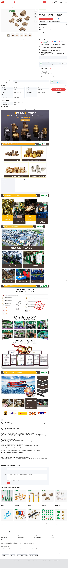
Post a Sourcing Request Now (28, 482)
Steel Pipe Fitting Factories (27, 552)
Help (49, 5)
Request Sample (57, 21)
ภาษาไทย (50, 561)
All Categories (4, 5)
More (2, 557)
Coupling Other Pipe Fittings (38, 548)
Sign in (66, 2)
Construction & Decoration (7, 7)
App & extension (54, 5)
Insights (59, 560)
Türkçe (53, 561)
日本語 (45, 561)
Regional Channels (45, 560)
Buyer (44, 5)
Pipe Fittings (13, 7)
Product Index (51, 560)
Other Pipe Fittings (18, 7)
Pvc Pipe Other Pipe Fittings (27, 548)
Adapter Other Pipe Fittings (17, 548)
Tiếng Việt (56, 561)
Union (6, 548)
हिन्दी (47, 561)
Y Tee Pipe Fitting (48, 552)
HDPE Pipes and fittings (54, 537)
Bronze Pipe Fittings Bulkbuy (33, 555)
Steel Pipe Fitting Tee (56, 552)
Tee (2, 548)
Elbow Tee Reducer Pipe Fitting (22, 555)
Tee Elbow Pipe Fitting (5, 555)
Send (8, 482)
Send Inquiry (46, 18)
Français (21, 561)
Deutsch (32, 561)
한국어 (42, 561)
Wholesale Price (35, 560)
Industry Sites (40, 560)
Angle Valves (52, 535)
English (11, 561)
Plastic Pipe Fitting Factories (6, 552)
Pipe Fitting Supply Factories (17, 552)
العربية (39, 561)
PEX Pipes (35, 533)
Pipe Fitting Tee (13, 555)
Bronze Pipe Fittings (21, 537)
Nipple (10, 548)
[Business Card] (65, 85)
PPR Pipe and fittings (4, 533)
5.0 (54, 82)
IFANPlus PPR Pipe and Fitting (22, 533)
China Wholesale (30, 560)
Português (17, 561)
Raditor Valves (36, 535)
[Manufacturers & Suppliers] (6, 2)
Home (2, 7)
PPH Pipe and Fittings (37, 537)
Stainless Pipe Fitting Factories (38, 552)
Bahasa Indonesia (61, 561)
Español (14, 561)
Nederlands (35, 561)
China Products (14, 560)
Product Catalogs (15, 531)
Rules (66, 5)
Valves (19, 535)
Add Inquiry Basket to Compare (19, 39)
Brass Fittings (3, 535)
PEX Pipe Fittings (53, 533)
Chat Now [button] (61, 18)
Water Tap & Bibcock (4, 537)
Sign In (41, 76)
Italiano (29, 561)
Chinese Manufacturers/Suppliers (22, 560)
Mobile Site (55, 560)
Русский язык (25, 561)
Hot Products (9, 560)
